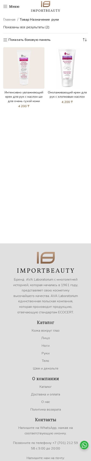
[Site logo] (45, 6)
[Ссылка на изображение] (45, 262)
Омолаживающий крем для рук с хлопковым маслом (67, 94)
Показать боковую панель (29, 40)
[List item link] (45, 331)
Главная (9, 19)
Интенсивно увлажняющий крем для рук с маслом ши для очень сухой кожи (24, 96)
